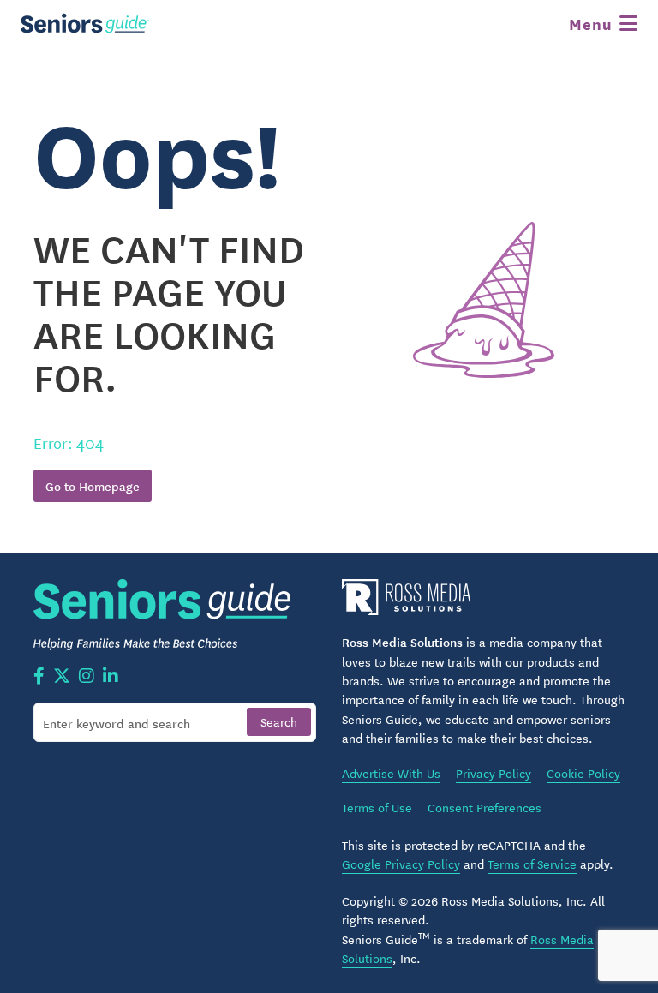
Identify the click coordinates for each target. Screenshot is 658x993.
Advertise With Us (391, 772)
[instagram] (86, 676)
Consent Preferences (484, 807)
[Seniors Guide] (85, 23)
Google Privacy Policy (401, 863)
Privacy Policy (493, 772)
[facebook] (39, 676)
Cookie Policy (583, 772)
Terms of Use (377, 807)
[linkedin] (110, 676)
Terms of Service (532, 863)
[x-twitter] (61, 676)
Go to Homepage (92, 485)
